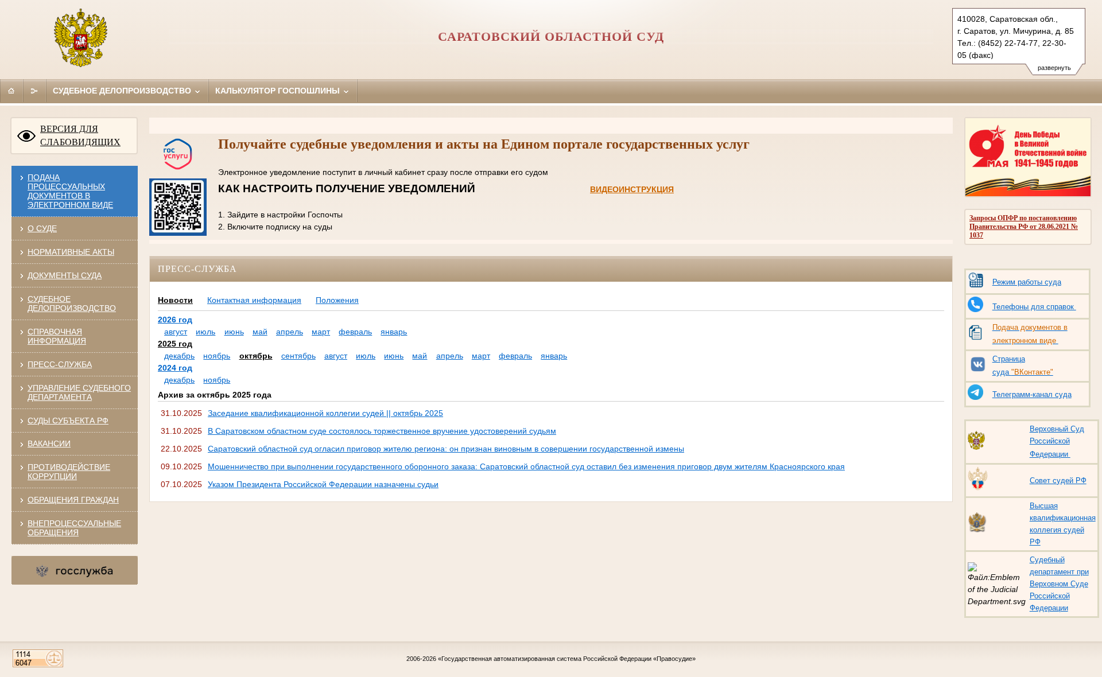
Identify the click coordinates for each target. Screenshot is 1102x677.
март (321, 331)
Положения (337, 300)
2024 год (175, 367)
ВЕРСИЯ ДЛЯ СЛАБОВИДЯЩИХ (80, 135)
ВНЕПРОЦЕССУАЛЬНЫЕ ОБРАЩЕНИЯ (74, 528)
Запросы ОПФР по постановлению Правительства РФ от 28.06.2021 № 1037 (1023, 226)
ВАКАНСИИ (49, 443)
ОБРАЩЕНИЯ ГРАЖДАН (73, 499)
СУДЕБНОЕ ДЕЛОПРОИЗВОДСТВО (72, 303)
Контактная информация (254, 300)
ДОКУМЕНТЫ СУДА (65, 275)
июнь (234, 331)
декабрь (179, 355)
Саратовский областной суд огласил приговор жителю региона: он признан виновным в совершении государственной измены (446, 448)
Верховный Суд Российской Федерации (1057, 441)
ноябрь (216, 355)
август (175, 331)
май (260, 331)
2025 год (175, 343)
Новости (175, 300)
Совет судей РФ (1058, 480)
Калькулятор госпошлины (278, 90)
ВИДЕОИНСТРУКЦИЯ (632, 189)
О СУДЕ (42, 228)
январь (394, 331)
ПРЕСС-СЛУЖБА (60, 364)
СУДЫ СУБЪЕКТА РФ (68, 420)
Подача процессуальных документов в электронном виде (70, 191)
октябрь (256, 355)
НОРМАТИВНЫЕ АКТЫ (71, 251)
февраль (355, 331)
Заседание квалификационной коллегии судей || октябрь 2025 (325, 413)
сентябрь (298, 355)
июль (205, 331)
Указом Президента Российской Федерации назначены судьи (323, 484)
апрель (289, 331)
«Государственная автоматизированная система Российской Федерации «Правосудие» (567, 658)
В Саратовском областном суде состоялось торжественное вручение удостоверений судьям (382, 430)
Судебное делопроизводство (123, 90)
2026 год (175, 319)
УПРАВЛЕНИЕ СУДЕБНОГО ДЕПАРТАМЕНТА (79, 392)
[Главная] (11, 90)
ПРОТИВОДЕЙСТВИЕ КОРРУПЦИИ (69, 471)
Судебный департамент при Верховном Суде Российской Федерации (1059, 583)
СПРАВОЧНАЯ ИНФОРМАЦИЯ (57, 336)
